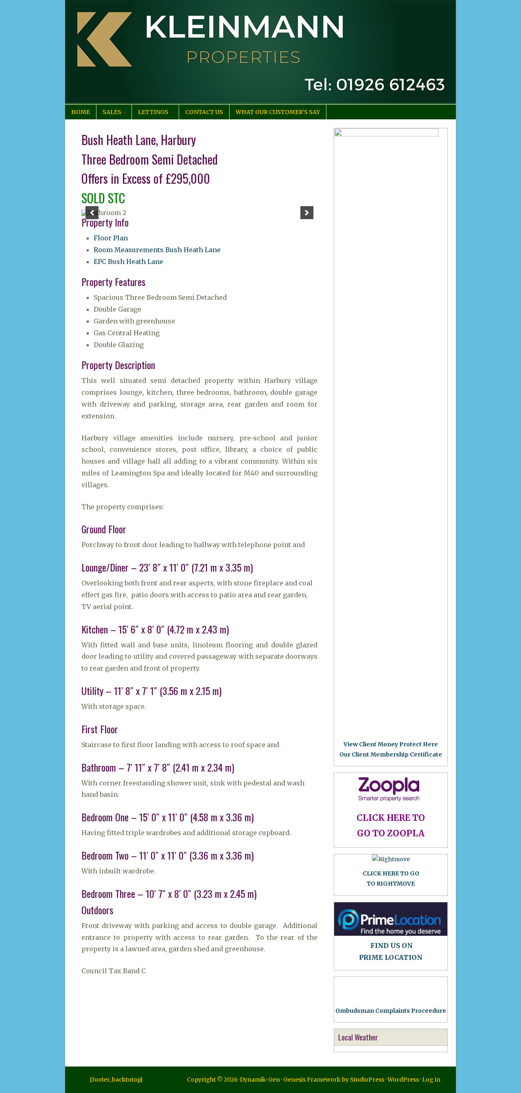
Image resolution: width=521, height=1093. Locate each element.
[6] (212, 209)
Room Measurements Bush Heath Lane (157, 250)
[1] (170, 209)
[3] (187, 209)
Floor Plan (111, 238)
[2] (178, 209)
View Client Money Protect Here (391, 744)
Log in (431, 1079)
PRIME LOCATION (390, 957)
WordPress (403, 1079)
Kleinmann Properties (260, 52)
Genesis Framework (312, 1079)
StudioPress (367, 1079)
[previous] (92, 212)
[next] (306, 212)
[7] (221, 209)
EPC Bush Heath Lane (128, 261)
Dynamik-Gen (260, 1079)
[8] (229, 209)
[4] (195, 209)
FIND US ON (391, 945)
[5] (204, 209)
